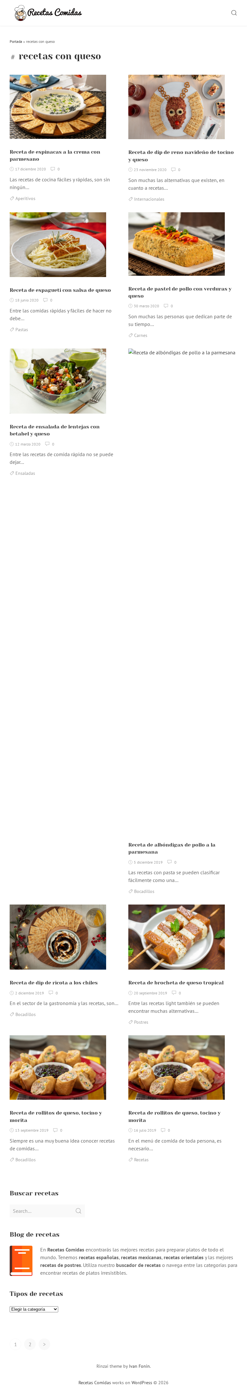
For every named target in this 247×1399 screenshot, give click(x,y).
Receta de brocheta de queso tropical (176, 983)
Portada (16, 41)
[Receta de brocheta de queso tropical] (176, 939)
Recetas (141, 1160)
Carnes (140, 335)
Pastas (21, 329)
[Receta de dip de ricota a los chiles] (58, 939)
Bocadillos (144, 891)
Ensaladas (25, 473)
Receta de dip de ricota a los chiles (54, 983)
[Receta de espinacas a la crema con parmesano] (58, 109)
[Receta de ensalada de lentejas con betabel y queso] (58, 383)
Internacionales (149, 199)
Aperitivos (25, 198)
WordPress (142, 1382)
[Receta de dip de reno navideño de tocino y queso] (176, 109)
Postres (141, 1022)
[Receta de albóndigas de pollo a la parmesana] (182, 592)
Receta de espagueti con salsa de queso (60, 290)
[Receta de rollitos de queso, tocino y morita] (58, 1070)
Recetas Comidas (94, 1382)
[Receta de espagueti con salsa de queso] (58, 247)
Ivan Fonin (139, 1366)
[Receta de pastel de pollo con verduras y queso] (176, 246)
